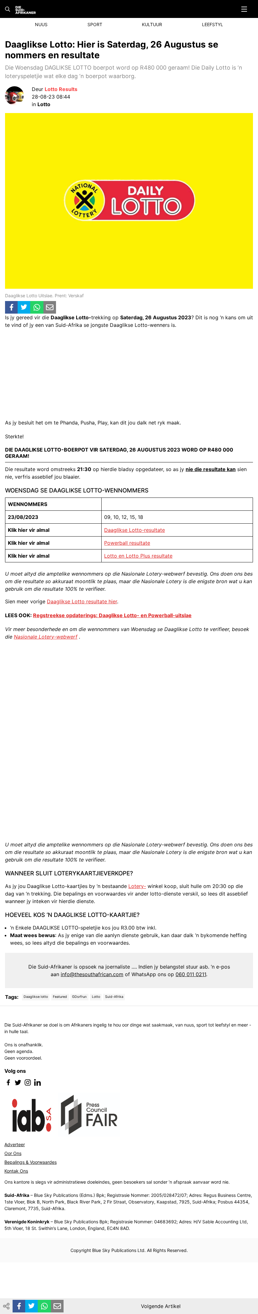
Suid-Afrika (114, 997)
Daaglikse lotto (36, 997)
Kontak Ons (16, 1171)
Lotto (96, 997)
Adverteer (14, 1144)
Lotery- (137, 886)
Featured (60, 997)
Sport (94, 24)
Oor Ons (12, 1153)
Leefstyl (212, 24)
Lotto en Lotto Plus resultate (138, 556)
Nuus (41, 24)
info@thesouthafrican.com (92, 974)
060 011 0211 (191, 974)
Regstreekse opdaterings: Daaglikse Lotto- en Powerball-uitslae (112, 615)
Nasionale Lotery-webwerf (45, 637)
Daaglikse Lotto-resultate (134, 530)
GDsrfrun (79, 997)
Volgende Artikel (161, 1306)
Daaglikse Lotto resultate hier (82, 601)
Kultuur (152, 24)
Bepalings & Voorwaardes (30, 1162)
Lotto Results (61, 89)
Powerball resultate (127, 543)
